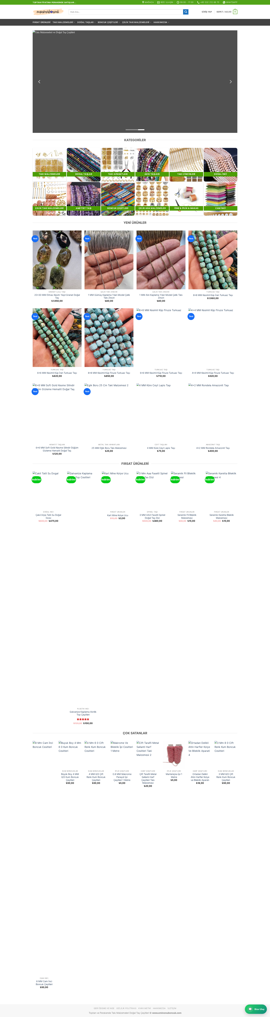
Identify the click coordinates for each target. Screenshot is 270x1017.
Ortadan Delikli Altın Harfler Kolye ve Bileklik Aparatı (200, 777)
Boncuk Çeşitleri (108, 22)
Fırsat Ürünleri (41, 22)
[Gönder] (185, 12)
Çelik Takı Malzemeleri (135, 22)
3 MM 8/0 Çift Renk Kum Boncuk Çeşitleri (225, 777)
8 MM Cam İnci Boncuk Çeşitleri (44, 983)
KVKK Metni (144, 1008)
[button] (207, 12)
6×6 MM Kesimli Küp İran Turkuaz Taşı (57, 372)
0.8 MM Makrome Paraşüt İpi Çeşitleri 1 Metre (122, 777)
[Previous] (39, 81)
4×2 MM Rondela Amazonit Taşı (213, 448)
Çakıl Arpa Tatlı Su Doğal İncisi (48, 516)
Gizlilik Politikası (126, 1008)
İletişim (172, 1008)
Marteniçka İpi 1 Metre (174, 775)
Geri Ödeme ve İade (104, 1008)
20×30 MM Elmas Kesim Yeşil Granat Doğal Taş (57, 296)
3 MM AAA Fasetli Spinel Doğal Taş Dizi (152, 516)
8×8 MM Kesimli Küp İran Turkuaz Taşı (213, 295)
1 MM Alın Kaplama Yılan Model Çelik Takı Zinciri (160, 296)
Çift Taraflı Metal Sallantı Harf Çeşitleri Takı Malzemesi (148, 778)
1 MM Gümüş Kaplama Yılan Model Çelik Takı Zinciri (109, 296)
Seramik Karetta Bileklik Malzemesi (222, 516)
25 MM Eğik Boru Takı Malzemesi (109, 448)
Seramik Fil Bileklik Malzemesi (187, 516)
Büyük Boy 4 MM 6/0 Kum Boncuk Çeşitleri (70, 777)
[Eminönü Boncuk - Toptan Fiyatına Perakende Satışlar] (48, 12)
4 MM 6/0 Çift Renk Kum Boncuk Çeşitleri (96, 777)
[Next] (230, 81)
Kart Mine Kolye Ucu (117, 515)
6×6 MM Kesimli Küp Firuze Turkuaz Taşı (161, 372)
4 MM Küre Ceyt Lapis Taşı (161, 448)
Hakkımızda (160, 22)
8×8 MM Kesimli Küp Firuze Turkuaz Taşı (109, 372)
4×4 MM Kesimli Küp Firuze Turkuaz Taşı (213, 372)
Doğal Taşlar (85, 22)
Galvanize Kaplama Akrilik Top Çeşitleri (83, 713)
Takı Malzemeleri (63, 22)
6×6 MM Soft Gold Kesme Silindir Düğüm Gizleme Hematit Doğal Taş (57, 449)
